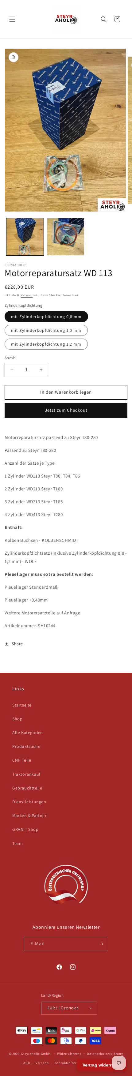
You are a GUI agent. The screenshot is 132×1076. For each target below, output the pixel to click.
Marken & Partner (29, 815)
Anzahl (10, 357)
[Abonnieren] (101, 944)
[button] (12, 19)
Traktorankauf (26, 774)
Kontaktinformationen (73, 1063)
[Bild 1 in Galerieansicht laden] (25, 237)
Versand (27, 295)
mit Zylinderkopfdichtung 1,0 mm (46, 330)
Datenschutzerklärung (105, 1054)
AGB (26, 1063)
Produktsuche (26, 746)
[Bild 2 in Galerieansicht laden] (66, 237)
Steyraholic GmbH (35, 1053)
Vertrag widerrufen (102, 1065)
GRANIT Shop (25, 829)
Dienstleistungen (29, 801)
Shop (17, 719)
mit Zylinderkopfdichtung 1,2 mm (46, 344)
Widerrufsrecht (69, 1054)
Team (17, 843)
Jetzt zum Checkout (66, 410)
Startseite (22, 705)
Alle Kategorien (27, 732)
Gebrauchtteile (27, 788)
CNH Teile (21, 760)
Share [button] (17, 644)
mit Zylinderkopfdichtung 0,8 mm (46, 316)
